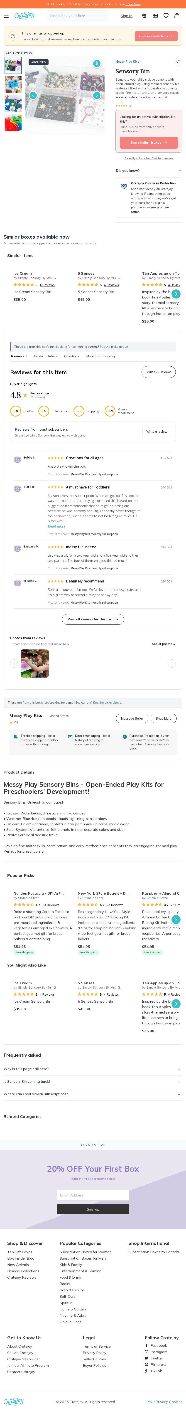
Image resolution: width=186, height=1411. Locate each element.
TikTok (154, 1371)
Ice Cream (23, 273)
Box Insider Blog (20, 1258)
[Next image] (96, 95)
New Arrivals (18, 1264)
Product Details (45, 356)
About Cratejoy (19, 1346)
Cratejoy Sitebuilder (23, 1359)
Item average (39, 393)
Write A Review (159, 372)
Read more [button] (57, 526)
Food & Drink (70, 1277)
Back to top (93, 1144)
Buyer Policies (94, 1365)
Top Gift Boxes (19, 1252)
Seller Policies (94, 1359)
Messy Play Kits (127, 61)
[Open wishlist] (166, 15)
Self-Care (68, 1296)
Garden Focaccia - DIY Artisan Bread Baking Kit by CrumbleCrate (44, 893)
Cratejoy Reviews (22, 1277)
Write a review (156, 431)
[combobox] (77, 15)
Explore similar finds (153, 36)
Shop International (148, 1243)
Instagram (157, 1351)
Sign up (93, 1209)
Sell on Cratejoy (20, 1352)
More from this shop (101, 356)
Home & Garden (73, 1309)
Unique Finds (70, 1322)
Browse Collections (23, 1271)
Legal (89, 1337)
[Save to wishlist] (178, 62)
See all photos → (164, 644)
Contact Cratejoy (21, 1371)
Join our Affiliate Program (28, 1365)
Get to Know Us (24, 1337)
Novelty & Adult (73, 1315)
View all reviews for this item (90, 619)
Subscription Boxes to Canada (153, 1252)
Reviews (19, 356)
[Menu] (9, 15)
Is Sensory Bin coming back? (27, 1081)
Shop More (163, 718)
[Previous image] (33, 95)
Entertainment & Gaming (80, 1271)
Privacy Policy (94, 1352)
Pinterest (156, 1364)
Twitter (155, 1358)
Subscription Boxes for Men (83, 1258)
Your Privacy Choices (165, 1401)
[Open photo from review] (35, 663)
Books (65, 1283)
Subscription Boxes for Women (86, 1252)
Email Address (72, 1195)
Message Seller (132, 718)
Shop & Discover (25, 1243)
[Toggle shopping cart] (176, 15)
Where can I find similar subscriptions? (36, 1094)
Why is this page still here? (26, 1069)
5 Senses (86, 273)
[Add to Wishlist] (69, 271)
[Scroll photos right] (172, 663)
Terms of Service (97, 1346)
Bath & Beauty (72, 1290)
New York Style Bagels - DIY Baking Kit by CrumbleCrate (108, 893)
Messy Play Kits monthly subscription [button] (94, 474)
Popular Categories (80, 1243)
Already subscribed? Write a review (149, 158)
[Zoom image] (96, 63)
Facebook (157, 1345)
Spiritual (66, 1302)
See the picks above (107, 702)
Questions (71, 356)
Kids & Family (71, 1264)
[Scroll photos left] (14, 663)
